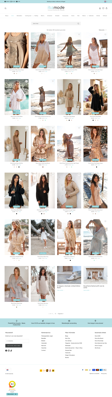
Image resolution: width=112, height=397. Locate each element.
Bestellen (43, 338)
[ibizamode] (56, 8)
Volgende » (60, 313)
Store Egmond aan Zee (101, 343)
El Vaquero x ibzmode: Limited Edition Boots (68, 286)
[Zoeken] (5, 8)
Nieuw (6, 15)
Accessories (65, 15)
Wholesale (67, 345)
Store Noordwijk (99, 340)
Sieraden (57, 15)
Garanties (43, 348)
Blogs (66, 336)
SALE (12, 15)
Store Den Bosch (99, 338)
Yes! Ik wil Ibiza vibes (13, 345)
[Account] (99, 8)
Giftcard (105, 15)
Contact (43, 350)
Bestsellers (19, 15)
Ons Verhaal (68, 340)
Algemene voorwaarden (94, 373)
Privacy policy (104, 373)
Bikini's (42, 15)
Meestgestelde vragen (47, 336)
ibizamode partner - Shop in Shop (73, 348)
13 (55, 313)
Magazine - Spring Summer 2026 (73, 343)
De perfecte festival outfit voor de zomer (93, 286)
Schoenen (49, 15)
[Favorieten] (103, 8)
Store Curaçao (98, 345)
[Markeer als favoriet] (26, 34)
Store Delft (97, 336)
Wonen (84, 15)
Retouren (43, 345)
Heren (72, 15)
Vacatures (67, 352)
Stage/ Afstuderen (70, 355)
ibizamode (11, 373)
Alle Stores (97, 348)
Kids (78, 15)
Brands (98, 15)
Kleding (36, 15)
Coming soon (28, 15)
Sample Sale (68, 350)
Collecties (91, 15)
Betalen (43, 340)
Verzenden (44, 343)
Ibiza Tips (67, 338)
